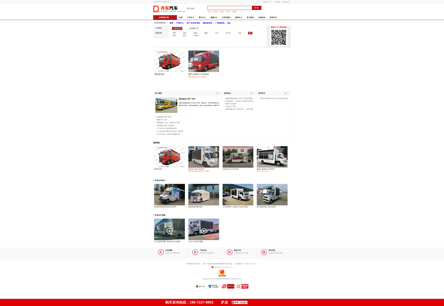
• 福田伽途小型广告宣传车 (165, 125)
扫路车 (228, 11)
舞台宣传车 (207, 23)
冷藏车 (234, 11)
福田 (195, 33)
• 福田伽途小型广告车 (163, 117)
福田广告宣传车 (231, 104)
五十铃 (228, 33)
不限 (174, 33)
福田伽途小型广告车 (187, 99)
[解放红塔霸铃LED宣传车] (272, 157)
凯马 (184, 35)
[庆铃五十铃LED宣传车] (203, 157)
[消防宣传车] (169, 61)
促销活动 (261, 17)
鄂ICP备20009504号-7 (249, 264)
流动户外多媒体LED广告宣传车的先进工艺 (275, 98)
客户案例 (250, 17)
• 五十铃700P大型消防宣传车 (166, 128)
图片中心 (202, 17)
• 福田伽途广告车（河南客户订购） (168, 123)
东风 (184, 33)
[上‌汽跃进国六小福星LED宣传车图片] (238, 194)
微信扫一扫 (267, 2)
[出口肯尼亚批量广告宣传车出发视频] (169, 229)
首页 (181, 17)
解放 (206, 33)
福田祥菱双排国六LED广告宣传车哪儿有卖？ (242, 98)
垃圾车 (222, 11)
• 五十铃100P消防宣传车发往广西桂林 (169, 131)
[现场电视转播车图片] (203, 194)
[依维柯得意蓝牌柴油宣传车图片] (169, 194)
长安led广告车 (231, 106)
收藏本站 (286, 2)
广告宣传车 (220, 23)
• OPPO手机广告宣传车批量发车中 (168, 134)
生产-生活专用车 (193, 23)
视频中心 (213, 17)
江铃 (239, 33)
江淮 (216, 33)
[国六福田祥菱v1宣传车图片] (272, 194)
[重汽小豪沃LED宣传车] (203, 61)
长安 (174, 35)
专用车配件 (226, 17)
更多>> (217, 93)
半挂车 (196, 35)
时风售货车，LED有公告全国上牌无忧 (239, 101)
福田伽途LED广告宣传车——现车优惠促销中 (242, 109)
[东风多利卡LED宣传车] (238, 157)
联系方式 (273, 17)
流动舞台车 (193, 28)
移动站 (277, 2)
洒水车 (209, 11)
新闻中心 (238, 17)
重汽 (250, 33)
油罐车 (216, 11)
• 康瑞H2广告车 (161, 120)
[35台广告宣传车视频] (203, 229)
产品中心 (190, 17)
